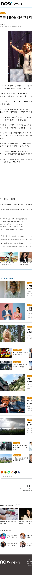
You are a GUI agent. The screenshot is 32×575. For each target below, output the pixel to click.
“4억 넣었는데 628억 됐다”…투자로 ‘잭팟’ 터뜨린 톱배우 (12, 537)
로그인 (28, 559)
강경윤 (1, 24)
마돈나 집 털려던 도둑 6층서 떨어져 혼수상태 (12, 229)
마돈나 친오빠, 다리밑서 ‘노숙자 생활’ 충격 (12, 221)
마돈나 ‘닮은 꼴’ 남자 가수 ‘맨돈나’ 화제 (11, 224)
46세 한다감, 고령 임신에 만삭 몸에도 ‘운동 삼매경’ (12, 545)
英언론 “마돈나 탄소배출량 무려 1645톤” (11, 227)
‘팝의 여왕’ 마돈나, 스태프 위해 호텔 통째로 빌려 (13, 219)
